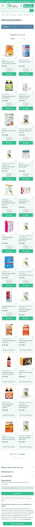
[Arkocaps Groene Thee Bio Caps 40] (9, 154)
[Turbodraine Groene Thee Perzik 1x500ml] (9, 361)
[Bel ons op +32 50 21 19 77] (21, 6)
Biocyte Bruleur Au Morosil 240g (24, 166)
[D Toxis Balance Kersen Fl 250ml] (9, 297)
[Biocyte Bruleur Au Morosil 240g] (26, 154)
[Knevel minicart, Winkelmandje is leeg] (25, 5)
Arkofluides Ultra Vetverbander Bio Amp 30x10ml (8, 202)
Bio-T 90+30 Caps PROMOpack (24, 202)
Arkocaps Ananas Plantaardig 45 (24, 406)
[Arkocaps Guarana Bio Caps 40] (26, 119)
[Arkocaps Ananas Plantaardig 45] (26, 393)
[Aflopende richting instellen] (24, 39)
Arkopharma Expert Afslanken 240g (24, 97)
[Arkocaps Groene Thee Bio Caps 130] (26, 226)
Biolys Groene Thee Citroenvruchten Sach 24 (9, 62)
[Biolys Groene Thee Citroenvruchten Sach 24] (9, 51)
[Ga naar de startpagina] (12, 5)
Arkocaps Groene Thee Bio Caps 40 (8, 167)
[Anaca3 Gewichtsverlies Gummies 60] (26, 329)
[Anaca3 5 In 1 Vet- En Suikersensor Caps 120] (9, 426)
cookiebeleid (27, 519)
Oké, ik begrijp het (17, 524)
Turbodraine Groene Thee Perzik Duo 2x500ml (7, 405)
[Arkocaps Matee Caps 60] (26, 262)
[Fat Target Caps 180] (26, 51)
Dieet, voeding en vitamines (14, 15)
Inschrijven (17, 493)
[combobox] (15, 10)
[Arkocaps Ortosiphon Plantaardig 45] (26, 297)
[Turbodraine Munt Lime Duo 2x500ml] (9, 85)
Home (3, 15)
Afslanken (27, 15)
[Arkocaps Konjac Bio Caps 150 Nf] (26, 426)
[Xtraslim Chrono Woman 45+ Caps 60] (9, 262)
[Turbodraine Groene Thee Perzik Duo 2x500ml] (9, 393)
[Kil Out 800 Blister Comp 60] (9, 226)
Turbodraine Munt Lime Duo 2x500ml (8, 97)
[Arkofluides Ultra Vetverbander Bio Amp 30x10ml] (9, 190)
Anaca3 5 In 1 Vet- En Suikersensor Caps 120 (8, 438)
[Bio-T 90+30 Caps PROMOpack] (26, 190)
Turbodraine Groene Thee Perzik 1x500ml (8, 373)
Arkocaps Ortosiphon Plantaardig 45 (25, 310)
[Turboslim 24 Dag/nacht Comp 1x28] (9, 329)
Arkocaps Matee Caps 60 (26, 275)
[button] (17, 27)
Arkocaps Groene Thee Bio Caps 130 (25, 239)
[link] (13, 457)
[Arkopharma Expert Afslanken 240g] (26, 85)
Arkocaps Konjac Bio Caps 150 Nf (25, 438)
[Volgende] (22, 457)
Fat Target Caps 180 (24, 62)
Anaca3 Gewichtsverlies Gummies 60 (25, 341)
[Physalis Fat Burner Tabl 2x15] (9, 119)
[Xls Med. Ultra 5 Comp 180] (26, 361)
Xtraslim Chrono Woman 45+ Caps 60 (9, 274)
